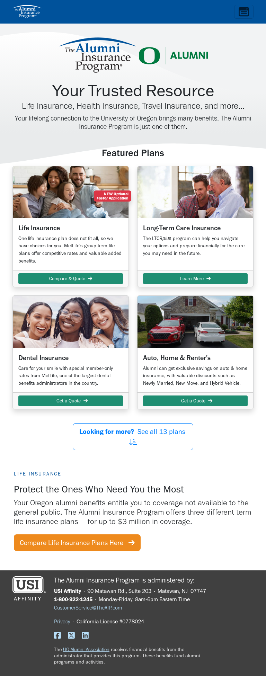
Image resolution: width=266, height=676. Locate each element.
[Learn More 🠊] (195, 192)
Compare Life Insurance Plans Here (74, 543)
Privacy (62, 621)
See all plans (133, 431)
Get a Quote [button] (68, 401)
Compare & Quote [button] (68, 279)
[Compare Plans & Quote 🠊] (70, 192)
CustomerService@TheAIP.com (88, 607)
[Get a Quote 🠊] (70, 322)
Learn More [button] (193, 279)
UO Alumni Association (86, 649)
